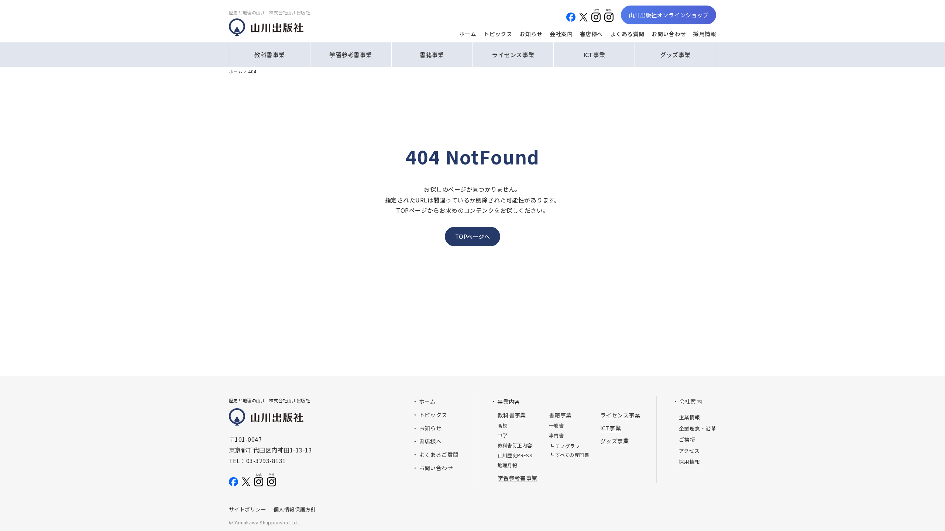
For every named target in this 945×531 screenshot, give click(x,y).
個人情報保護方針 (295, 509)
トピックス (498, 34)
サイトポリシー (247, 509)
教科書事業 (269, 54)
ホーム (467, 34)
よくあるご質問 (439, 454)
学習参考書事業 (350, 54)
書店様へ (591, 34)
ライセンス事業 (513, 54)
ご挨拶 (687, 439)
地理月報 (508, 465)
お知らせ (530, 34)
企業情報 (689, 417)
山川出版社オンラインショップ (668, 15)
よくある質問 (627, 34)
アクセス (689, 450)
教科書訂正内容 (515, 445)
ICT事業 (594, 54)
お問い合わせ (669, 34)
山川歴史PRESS (515, 455)
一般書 (556, 425)
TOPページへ (472, 236)
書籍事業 (432, 54)
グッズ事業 (675, 54)
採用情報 (704, 34)
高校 (503, 425)
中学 (503, 435)
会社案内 (561, 34)
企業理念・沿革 (697, 428)
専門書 (556, 435)
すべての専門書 (572, 454)
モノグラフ (567, 446)
